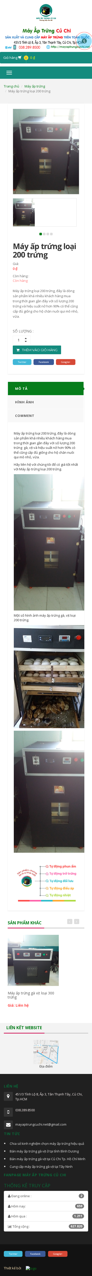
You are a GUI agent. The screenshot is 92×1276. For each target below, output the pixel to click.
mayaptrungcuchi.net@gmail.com (40, 1124)
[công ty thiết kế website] (31, 1268)
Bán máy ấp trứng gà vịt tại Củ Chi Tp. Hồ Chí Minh (47, 1159)
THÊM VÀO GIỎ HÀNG (39, 350)
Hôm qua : (46, 1216)
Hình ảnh (24, 402)
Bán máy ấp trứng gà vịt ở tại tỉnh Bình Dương (44, 1151)
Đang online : (46, 1196)
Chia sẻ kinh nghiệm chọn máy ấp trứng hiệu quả (47, 1143)
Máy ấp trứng (35, 86)
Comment (24, 415)
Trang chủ (11, 86)
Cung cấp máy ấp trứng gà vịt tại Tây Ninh (41, 1166)
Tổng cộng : (47, 1226)
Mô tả (21, 388)
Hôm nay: (46, 1206)
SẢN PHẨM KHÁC (25, 923)
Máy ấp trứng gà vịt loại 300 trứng (31, 995)
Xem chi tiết (32, 940)
